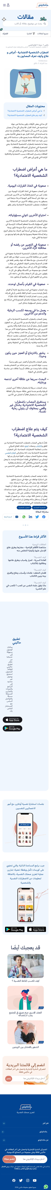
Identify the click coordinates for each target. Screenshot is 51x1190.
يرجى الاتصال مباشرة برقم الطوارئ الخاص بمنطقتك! (19, 1167)
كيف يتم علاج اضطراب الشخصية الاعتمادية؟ (24, 115)
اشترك (5, 33)
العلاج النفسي (32, 45)
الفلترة (29, 33)
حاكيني (46, 45)
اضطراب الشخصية (24, 507)
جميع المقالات (42, 33)
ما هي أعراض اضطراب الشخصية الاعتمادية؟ (25, 111)
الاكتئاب (39, 446)
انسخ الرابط (8, 516)
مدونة (40, 45)
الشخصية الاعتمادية (39, 507)
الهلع (27, 446)
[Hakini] (42, 6)
